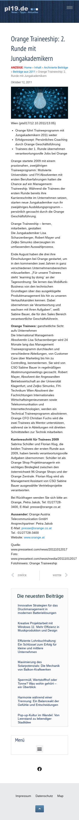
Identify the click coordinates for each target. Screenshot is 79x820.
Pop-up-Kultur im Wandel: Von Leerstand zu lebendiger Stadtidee (38, 718)
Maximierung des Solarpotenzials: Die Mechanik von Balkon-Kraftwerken (39, 665)
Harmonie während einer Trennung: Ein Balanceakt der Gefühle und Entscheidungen (38, 701)
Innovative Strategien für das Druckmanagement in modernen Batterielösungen (38, 609)
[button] (39, 748)
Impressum (23, 796)
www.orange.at (34, 537)
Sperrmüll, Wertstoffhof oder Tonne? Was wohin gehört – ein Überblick (37, 683)
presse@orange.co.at (37, 528)
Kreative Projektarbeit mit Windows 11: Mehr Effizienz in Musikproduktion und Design (38, 626)
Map (60, 796)
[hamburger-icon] (70, 7)
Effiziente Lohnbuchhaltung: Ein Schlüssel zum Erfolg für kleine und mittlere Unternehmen (37, 646)
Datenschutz (44, 796)
